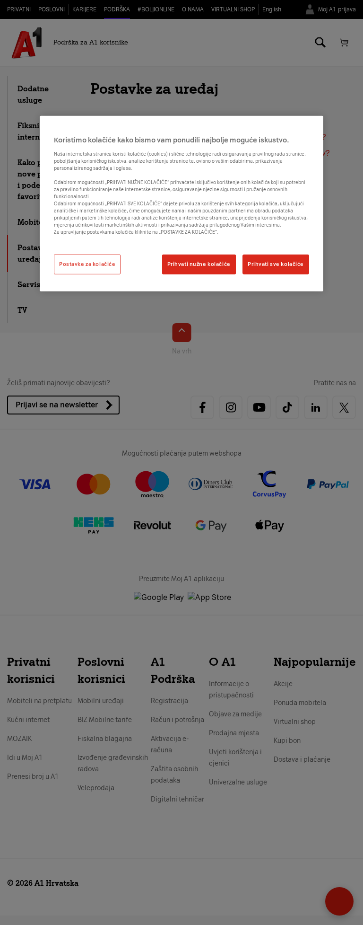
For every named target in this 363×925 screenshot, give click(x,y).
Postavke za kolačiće (87, 264)
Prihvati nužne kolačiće (199, 264)
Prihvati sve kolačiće (276, 264)
